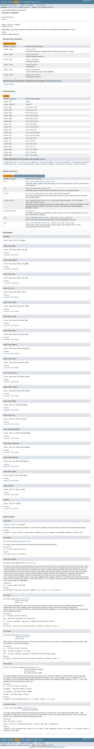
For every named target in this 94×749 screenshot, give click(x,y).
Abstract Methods (37, 176)
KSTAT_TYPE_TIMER (31, 155)
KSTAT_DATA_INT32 (31, 110)
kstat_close (30, 188)
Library (4, 19)
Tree (20, 2)
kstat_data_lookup (32, 193)
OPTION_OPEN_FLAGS (10, 164)
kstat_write (30, 223)
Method (27, 7)
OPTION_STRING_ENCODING (26, 164)
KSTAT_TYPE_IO (30, 146)
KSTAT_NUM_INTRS (31, 138)
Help (37, 2)
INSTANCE (29, 104)
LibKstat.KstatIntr (32, 59)
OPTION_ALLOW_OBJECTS (11, 162)
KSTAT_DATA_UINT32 (32, 118)
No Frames (30, 5)
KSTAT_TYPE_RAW (31, 152)
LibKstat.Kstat (31, 49)
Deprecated (26, 2)
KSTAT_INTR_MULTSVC (32, 127)
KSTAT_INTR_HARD (31, 124)
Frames (22, 5)
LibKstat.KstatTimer (33, 74)
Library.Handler (9, 84)
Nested (10, 7)
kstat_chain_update (32, 181)
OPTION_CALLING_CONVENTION (29, 162)
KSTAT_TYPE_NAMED (31, 149)
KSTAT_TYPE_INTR (31, 144)
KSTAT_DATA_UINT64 (32, 121)
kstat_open (29, 211)
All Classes (41, 5)
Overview (3, 2)
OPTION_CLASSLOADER (46, 162)
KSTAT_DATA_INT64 (31, 113)
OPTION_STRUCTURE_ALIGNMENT (44, 164)
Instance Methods (21, 176)
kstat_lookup (30, 200)
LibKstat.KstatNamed (33, 69)
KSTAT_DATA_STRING (32, 115)
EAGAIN (28, 101)
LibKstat (12, 104)
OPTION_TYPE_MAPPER (80, 164)
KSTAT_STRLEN (30, 141)
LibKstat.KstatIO (31, 64)
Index (33, 2)
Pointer (6, 193)
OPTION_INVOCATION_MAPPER (81, 162)
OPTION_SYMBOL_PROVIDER (64, 164)
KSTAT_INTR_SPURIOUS (33, 132)
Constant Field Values (11, 255)
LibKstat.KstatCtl (32, 54)
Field (15, 7)
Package (10, 2)
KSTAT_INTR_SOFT (31, 129)
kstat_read (29, 218)
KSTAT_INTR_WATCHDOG (33, 135)
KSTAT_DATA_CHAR (31, 107)
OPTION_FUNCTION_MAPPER (62, 162)
